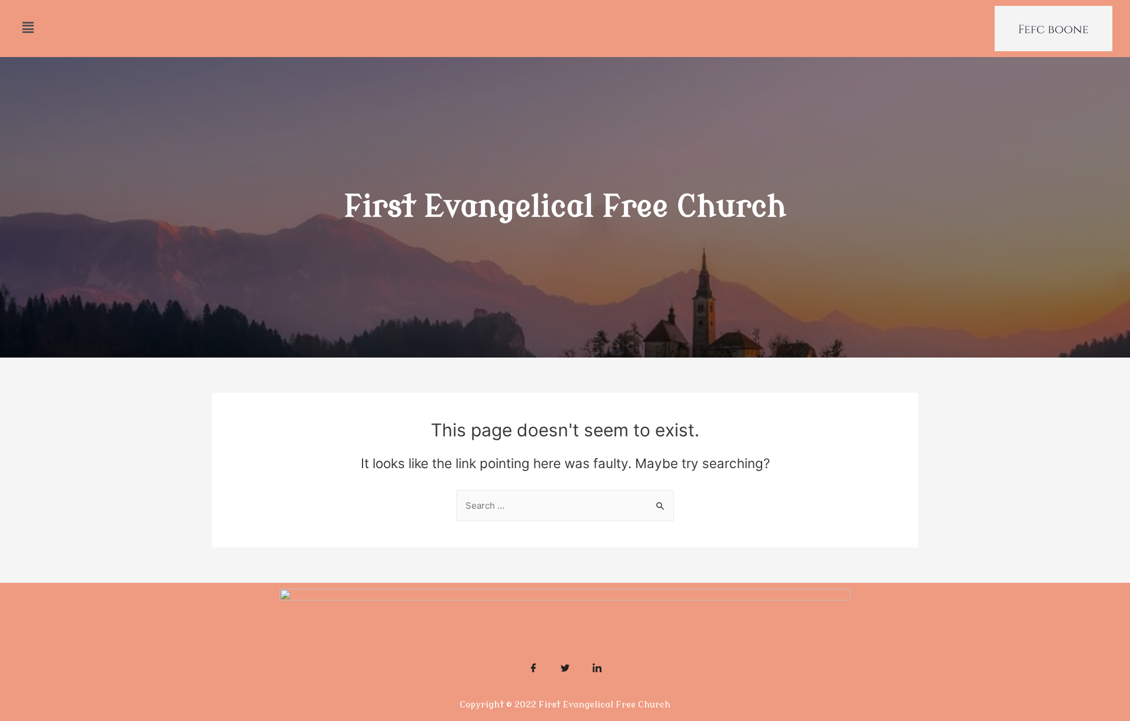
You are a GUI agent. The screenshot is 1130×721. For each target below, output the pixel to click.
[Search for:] (565, 505)
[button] (28, 27)
